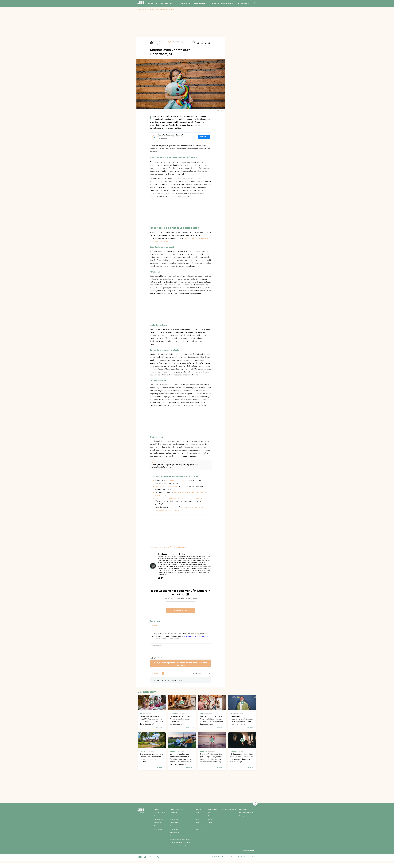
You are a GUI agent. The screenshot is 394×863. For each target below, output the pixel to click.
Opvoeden (183, 3)
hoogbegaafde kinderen (175, 480)
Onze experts (243, 3)
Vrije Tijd (143, 9)
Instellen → (204, 137)
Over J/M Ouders (159, 813)
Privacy (241, 816)
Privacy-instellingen (248, 850)
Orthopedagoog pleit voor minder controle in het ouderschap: (180, 498)
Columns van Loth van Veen (179, 846)
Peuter (197, 819)
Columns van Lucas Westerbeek (180, 842)
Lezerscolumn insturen (228, 809)
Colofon (156, 816)
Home (138, 9)
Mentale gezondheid (221, 3)
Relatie (210, 819)
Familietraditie (174, 833)
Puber (197, 829)
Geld (209, 813)
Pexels (222, 110)
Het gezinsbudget (175, 816)
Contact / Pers (158, 819)
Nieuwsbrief (158, 823)
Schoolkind (199, 826)
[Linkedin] (162, 578)
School (210, 823)
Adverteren (157, 826)
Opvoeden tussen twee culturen (180, 839)
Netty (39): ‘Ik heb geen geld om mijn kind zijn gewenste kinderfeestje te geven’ (175, 466)
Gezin (209, 816)
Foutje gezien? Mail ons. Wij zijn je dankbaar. (168, 547)
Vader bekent (174, 819)
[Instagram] (159, 578)
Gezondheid (200, 3)
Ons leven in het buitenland (178, 826)
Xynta (253, 857)
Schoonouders (174, 836)
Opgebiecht (173, 813)
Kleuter (197, 823)
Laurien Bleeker (158, 42)
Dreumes (198, 816)
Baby (197, 813)
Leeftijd (151, 3)
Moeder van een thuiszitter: (166, 486)
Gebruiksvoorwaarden (246, 813)
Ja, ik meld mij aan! (181, 610)
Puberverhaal (174, 829)
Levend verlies (174, 823)
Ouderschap (166, 3)
